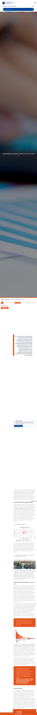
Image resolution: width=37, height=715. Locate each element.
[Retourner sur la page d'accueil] (8, 2)
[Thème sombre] (34, 501)
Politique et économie (7, 299)
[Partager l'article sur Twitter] (2, 307)
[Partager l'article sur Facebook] (7, 307)
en (34, 6)
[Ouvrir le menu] (35, 3)
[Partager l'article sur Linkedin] (5, 307)
